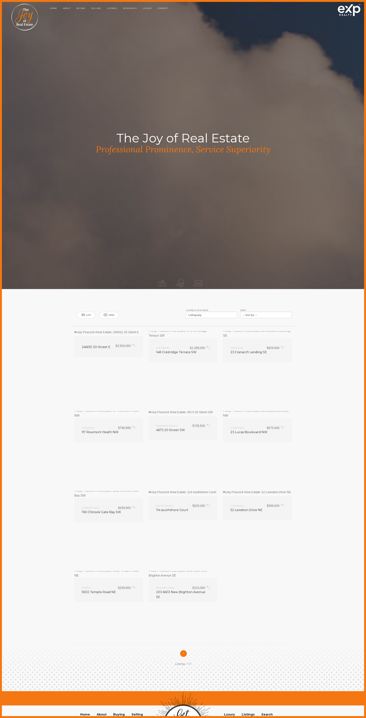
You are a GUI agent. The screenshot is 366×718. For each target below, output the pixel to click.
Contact (163, 8)
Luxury (147, 8)
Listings (112, 8)
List (88, 314)
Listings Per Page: (197, 310)
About (67, 8)
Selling (96, 8)
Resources (130, 8)
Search (267, 714)
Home (53, 8)
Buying (80, 8)
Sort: (243, 310)
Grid (111, 314)
